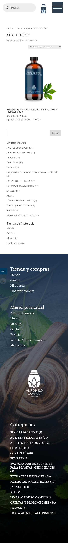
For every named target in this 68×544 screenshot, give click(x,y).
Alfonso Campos (22, 313)
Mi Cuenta (17, 345)
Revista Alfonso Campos (27, 340)
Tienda (10, 228)
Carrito (10, 233)
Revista (15, 334)
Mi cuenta (12, 238)
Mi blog (15, 324)
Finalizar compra (16, 242)
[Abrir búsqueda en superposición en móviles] (19, 8)
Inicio (9, 28)
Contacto (16, 329)
